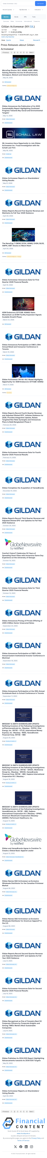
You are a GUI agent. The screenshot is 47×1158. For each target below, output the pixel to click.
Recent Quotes (7, 9)
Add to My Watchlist (7, 37)
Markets (6, 17)
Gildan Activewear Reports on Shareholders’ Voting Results (20, 179)
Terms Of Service (23, 1140)
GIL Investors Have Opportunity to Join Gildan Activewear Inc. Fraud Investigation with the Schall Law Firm (21, 145)
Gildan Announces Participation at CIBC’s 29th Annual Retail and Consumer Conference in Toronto (21, 347)
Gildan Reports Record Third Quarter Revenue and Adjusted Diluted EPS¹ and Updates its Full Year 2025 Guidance (23, 520)
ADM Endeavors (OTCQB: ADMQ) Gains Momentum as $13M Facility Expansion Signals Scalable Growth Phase (22, 314)
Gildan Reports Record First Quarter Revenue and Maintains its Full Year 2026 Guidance (23, 212)
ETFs (25, 17)
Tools (33, 17)
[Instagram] (31, 1146)
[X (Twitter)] (15, 1146)
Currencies (19, 21)
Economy (9, 392)
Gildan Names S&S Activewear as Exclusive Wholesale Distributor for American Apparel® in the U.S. (22, 921)
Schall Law (8, 154)
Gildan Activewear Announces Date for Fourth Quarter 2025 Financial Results (21, 453)
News (12, 21)
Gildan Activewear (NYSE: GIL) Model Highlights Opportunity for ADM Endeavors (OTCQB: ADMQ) (22, 380)
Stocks (16, 17)
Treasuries (37, 21)
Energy (19, 256)
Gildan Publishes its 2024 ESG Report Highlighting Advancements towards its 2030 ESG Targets (23, 1059)
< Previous (5, 52)
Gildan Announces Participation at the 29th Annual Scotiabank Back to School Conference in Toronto (23, 692)
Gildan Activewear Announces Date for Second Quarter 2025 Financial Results (22, 989)
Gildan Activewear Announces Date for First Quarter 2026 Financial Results (20, 281)
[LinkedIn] (26, 1146)
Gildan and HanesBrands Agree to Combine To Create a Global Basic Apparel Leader (21, 849)
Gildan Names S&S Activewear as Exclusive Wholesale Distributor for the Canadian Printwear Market (22, 883)
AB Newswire (8, 82)
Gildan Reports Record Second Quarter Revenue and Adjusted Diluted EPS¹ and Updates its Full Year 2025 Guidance (22, 955)
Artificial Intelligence (11, 85)
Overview (6, 21)
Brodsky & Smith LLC (11, 741)
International (28, 21)
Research (36, 40)
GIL (32, 26)
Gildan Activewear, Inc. (11, 891)
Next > (32, 52)
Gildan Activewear (10, 119)
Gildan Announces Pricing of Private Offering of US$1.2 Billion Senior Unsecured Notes (22, 622)
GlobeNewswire (8, 122)
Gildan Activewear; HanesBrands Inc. (15, 856)
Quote (8, 40)
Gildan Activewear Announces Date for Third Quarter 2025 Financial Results (21, 589)
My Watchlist (23, 9)
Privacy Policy (36, 1138)
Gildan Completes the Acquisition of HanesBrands (23, 488)
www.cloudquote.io (23, 1133)
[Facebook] (20, 1146)
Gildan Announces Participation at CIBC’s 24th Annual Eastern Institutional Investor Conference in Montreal (23, 655)
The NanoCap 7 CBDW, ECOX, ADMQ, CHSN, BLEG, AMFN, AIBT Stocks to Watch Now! (23, 244)
